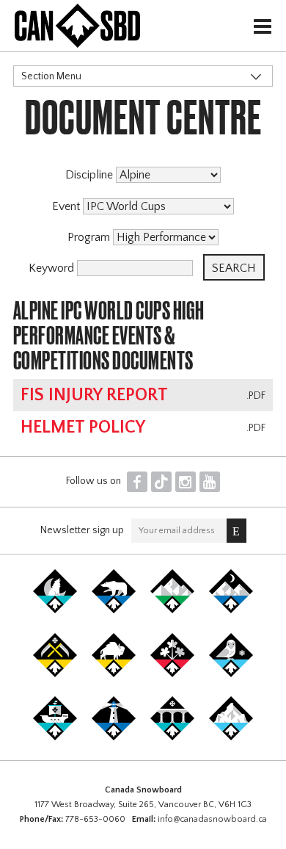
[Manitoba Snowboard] (114, 674)
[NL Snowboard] (231, 737)
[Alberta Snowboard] (231, 610)
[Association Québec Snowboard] (231, 674)
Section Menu (51, 76)
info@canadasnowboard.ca (212, 819)
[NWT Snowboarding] (114, 610)
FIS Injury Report (94, 395)
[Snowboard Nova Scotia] (114, 737)
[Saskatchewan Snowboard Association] (55, 674)
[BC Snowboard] (172, 610)
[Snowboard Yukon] (55, 610)
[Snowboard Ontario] (172, 674)
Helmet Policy (83, 427)
